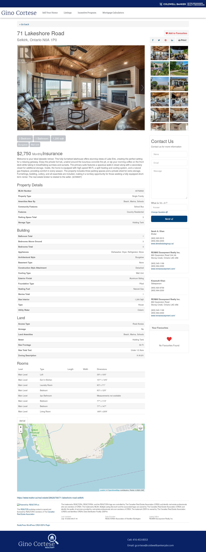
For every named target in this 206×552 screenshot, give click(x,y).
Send (168, 218)
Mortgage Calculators (113, 12)
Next (142, 88)
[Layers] (140, 428)
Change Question (158, 212)
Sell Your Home (50, 12)
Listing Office (154, 516)
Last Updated (66, 516)
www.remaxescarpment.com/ (163, 268)
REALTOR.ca (26, 509)
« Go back (24, 24)
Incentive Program (87, 12)
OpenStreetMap (114, 490)
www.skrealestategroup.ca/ (162, 243)
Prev (19, 88)
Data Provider (110, 516)
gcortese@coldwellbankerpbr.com (154, 545)
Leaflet (102, 490)
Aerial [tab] (22, 420)
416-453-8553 (140, 539)
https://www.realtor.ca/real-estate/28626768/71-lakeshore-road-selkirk (50, 497)
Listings (68, 12)
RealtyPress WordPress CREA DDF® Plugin (33, 525)
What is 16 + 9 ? (159, 203)
